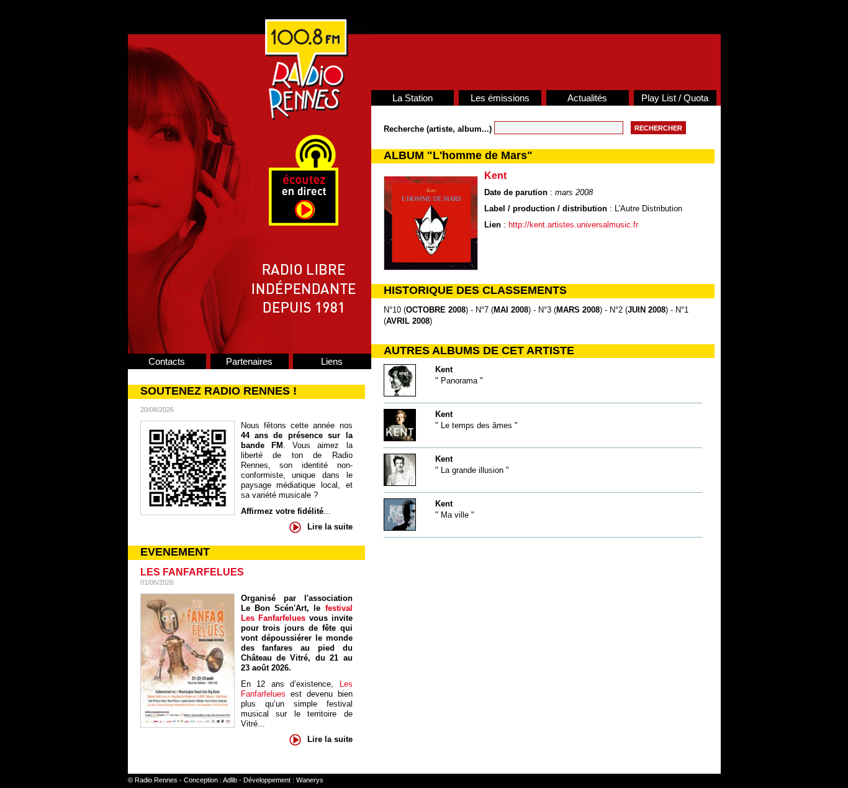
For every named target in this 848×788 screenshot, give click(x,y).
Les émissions (500, 98)
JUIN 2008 (646, 309)
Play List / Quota (674, 98)
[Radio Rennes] (306, 117)
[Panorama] (400, 393)
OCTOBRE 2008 (436, 309)
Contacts (166, 361)
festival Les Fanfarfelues (297, 613)
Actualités (587, 98)
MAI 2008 (511, 309)
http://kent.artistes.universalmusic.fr (573, 224)
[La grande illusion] (400, 483)
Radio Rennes (156, 780)
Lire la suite (330, 526)
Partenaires (249, 361)
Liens (332, 361)
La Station (412, 98)
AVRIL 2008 (408, 321)
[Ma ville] (400, 528)
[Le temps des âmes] (400, 438)
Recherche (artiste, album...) (439, 129)
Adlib (230, 780)
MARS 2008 (578, 309)
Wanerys (309, 780)
